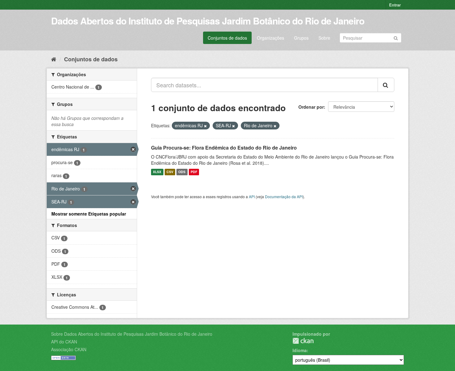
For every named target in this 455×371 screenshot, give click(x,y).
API (252, 196)
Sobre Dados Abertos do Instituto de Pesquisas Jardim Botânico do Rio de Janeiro (131, 334)
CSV (170, 172)
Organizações (270, 38)
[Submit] (395, 37)
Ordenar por (311, 107)
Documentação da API (284, 196)
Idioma (299, 350)
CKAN (303, 341)
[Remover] (205, 125)
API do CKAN (64, 341)
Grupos (301, 38)
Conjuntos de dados (227, 38)
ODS (181, 172)
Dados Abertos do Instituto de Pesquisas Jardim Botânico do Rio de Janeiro (207, 20)
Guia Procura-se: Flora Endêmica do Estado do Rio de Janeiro (224, 147)
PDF (194, 172)
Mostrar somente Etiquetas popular (88, 214)
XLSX (157, 172)
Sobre (324, 38)
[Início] (53, 59)
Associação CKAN (68, 349)
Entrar (395, 5)
